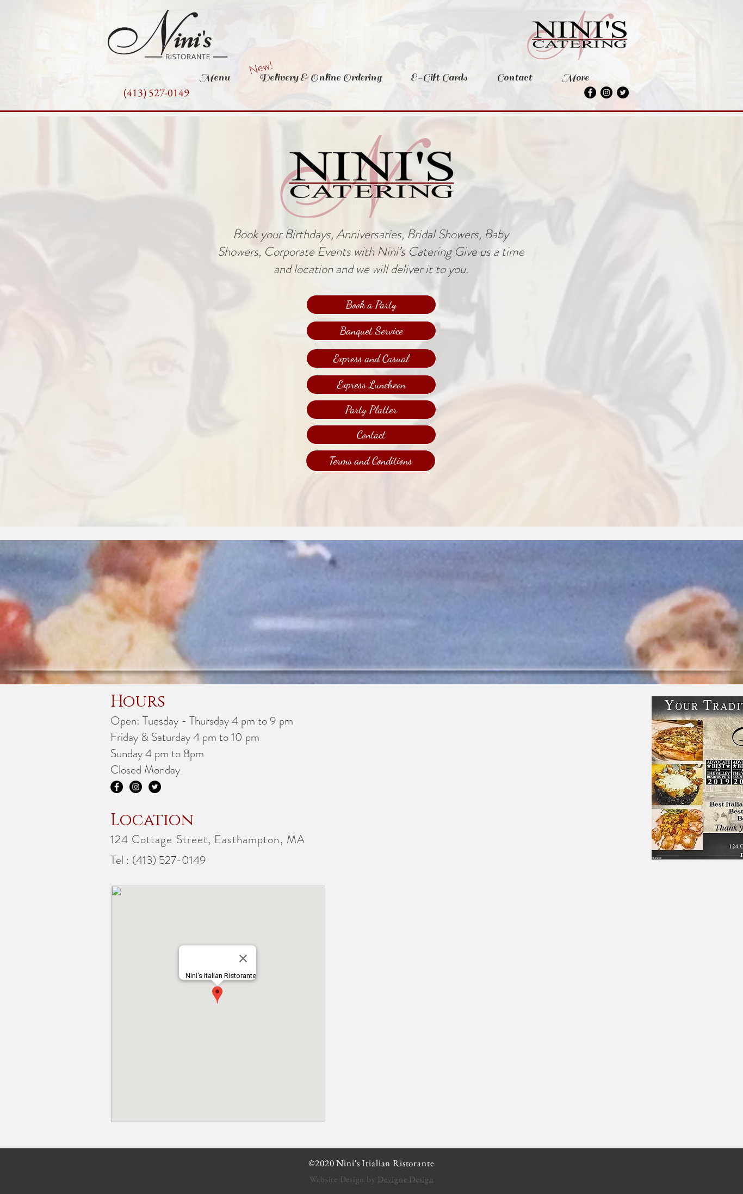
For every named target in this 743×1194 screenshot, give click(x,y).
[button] (261, 68)
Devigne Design (405, 1179)
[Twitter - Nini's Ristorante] (623, 92)
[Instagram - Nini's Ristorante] (606, 92)
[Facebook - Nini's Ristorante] (590, 92)
